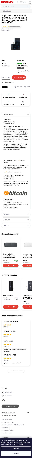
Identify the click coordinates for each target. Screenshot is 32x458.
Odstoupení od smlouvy (8, 430)
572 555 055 (8, 395)
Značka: (5, 30)
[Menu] (30, 2)
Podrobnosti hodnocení (14, 26)
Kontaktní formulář (10, 406)
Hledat (28, 6)
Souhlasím (16, 453)
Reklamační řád (6, 427)
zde (23, 444)
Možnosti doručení (23, 72)
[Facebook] (3, 400)
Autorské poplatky (6, 433)
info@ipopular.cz (9, 392)
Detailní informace (7, 82)
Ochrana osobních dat (7, 422)
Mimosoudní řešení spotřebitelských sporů (13, 425)
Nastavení (16, 448)
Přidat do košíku (17, 77)
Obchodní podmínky (7, 419)
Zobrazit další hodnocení (16, 370)
